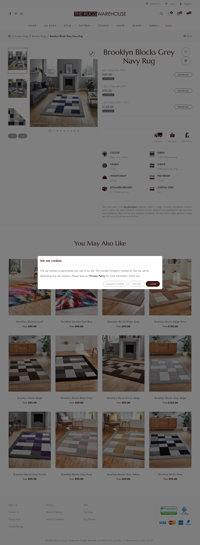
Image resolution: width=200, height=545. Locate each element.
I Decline (136, 284)
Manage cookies (115, 284)
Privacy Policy (97, 276)
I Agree (153, 284)
